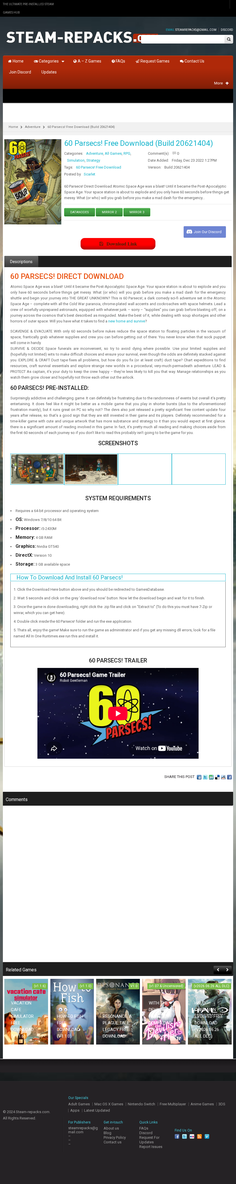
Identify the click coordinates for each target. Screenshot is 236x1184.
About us (111, 1128)
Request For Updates (149, 1139)
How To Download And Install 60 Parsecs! (69, 577)
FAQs (143, 1128)
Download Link (121, 243)
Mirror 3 (137, 212)
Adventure (33, 127)
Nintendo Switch (141, 1104)
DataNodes (79, 212)
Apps (74, 1110)
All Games (113, 153)
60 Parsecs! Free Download (98, 167)
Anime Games (202, 1104)
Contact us (112, 1142)
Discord (227, 29)
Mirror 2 (109, 212)
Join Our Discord (208, 232)
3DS (221, 1104)
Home (13, 127)
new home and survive (126, 321)
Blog (107, 1133)
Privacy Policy (115, 1137)
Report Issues (150, 1147)
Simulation (76, 160)
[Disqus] (118, 888)
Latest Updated (97, 1110)
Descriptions (21, 261)
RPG (126, 153)
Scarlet (89, 174)
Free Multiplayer (173, 1104)
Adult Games (79, 1104)
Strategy (93, 160)
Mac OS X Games (108, 1104)
